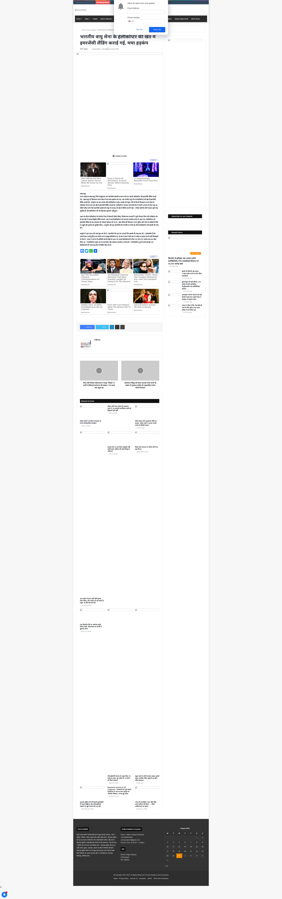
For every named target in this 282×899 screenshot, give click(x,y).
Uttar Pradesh (91, 30)
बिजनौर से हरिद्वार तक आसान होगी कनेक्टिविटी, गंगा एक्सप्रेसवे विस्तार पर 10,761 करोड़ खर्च (183, 261)
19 (179, 851)
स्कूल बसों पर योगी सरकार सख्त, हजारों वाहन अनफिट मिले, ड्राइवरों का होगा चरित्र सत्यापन (147, 778)
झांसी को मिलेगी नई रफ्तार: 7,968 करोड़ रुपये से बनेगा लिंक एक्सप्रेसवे (192, 273)
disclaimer (142, 878)
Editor (86, 49)
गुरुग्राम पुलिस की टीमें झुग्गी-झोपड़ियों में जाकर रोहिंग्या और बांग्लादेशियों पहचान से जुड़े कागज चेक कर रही (91, 804)
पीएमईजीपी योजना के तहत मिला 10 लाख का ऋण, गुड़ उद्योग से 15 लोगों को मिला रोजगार (119, 778)
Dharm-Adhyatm (106, 19)
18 (173, 851)
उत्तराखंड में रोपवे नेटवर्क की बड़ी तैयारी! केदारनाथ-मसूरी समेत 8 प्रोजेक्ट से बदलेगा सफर (192, 297)
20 (185, 851)
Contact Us (134, 878)
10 (167, 847)
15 (197, 847)
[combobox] (131, 21)
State (87, 19)
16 (202, 847)
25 (173, 856)
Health (95, 19)
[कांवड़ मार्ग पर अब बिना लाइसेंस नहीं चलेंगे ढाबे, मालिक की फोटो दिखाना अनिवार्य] (120, 438)
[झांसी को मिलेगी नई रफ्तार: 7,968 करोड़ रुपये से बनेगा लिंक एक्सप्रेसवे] (174, 274)
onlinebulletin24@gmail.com (130, 840)
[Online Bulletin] (81, 10)
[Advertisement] (119, 135)
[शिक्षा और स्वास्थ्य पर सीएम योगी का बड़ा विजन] (147, 438)
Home (78, 19)
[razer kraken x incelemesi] (141, 887)
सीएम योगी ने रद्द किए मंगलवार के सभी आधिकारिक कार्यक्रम (90, 422)
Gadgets (169, 19)
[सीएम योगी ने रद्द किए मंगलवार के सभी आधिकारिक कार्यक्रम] (92, 412)
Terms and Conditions (160, 878)
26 (179, 856)
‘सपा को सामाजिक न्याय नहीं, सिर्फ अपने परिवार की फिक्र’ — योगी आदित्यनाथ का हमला (145, 804)
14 (191, 847)
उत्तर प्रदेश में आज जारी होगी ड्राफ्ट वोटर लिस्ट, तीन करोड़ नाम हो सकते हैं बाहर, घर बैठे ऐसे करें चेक (92, 600)
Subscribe (157, 30)
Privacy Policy (123, 878)
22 (197, 851)
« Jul (166, 866)
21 (191, 851)
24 (167, 856)
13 (185, 847)
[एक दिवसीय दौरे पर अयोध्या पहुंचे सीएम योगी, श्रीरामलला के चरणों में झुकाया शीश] (92, 615)
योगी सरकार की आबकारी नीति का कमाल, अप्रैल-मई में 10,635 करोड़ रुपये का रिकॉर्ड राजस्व (146, 423)
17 (167, 851)
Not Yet (139, 30)
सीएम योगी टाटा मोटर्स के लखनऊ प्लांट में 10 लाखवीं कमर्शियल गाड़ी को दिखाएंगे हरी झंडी (119, 408)
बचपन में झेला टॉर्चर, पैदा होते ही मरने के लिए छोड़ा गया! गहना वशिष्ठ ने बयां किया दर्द (192, 307)
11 (173, 847)
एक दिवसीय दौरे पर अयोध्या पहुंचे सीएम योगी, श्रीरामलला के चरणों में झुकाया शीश (91, 626)
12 (179, 847)
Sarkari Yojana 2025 (181, 19)
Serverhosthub (163, 875)
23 (202, 851)
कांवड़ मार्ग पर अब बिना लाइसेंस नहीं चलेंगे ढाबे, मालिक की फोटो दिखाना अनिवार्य (119, 449)
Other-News (195, 19)
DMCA (150, 878)
